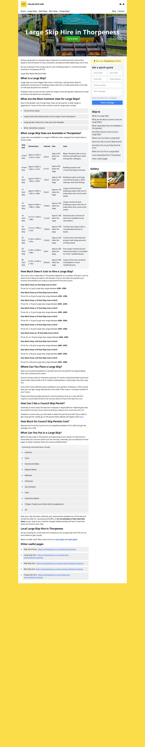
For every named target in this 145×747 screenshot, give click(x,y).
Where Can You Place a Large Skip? (106, 138)
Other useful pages (100, 158)
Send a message (107, 102)
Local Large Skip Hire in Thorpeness (106, 155)
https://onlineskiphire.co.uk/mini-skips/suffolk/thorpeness (59, 569)
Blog (114, 11)
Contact (121, 11)
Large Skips (32, 11)
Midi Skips (43, 11)
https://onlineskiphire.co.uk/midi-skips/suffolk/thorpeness (59, 563)
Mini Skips (53, 11)
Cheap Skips (64, 11)
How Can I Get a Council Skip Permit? (107, 141)
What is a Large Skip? (100, 116)
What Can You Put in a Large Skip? (105, 151)
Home (23, 11)
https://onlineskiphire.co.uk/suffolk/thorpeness (57, 549)
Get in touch (72, 39)
